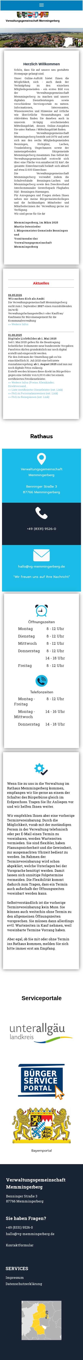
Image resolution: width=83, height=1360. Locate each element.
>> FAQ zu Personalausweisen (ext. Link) (33, 393)
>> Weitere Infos (18, 324)
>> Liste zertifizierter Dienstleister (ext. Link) (35, 389)
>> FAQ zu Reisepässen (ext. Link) (28, 397)
